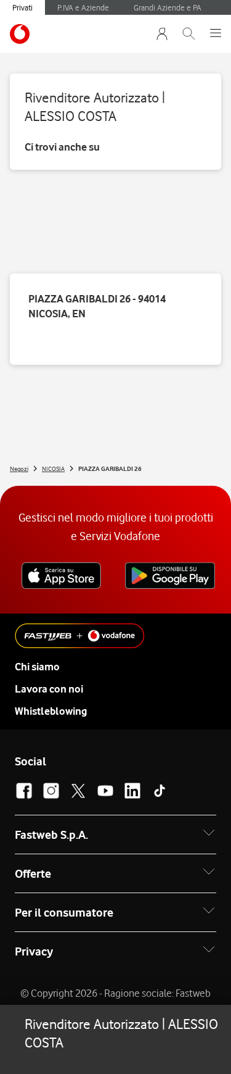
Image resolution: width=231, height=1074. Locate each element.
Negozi (19, 468)
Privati (22, 7)
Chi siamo (37, 666)
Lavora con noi (49, 689)
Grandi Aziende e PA (167, 7)
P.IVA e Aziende (83, 7)
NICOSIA (53, 468)
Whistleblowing (51, 711)
